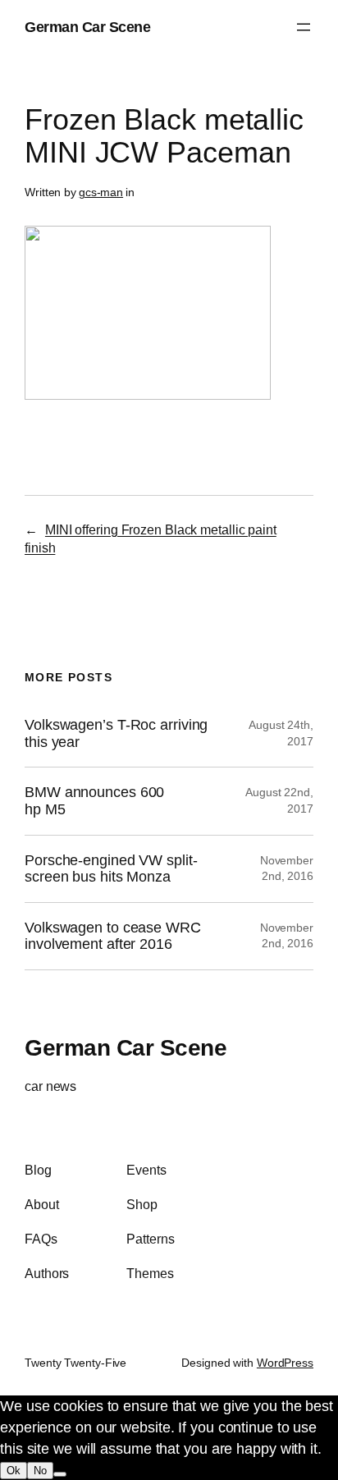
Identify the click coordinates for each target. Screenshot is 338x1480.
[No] (59, 1474)
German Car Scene (87, 26)
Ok (14, 1470)
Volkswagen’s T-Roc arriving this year (116, 733)
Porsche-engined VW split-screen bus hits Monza (111, 869)
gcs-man (101, 192)
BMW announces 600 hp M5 (94, 801)
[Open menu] (303, 27)
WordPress (285, 1362)
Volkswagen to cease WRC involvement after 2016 (113, 936)
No (40, 1470)
